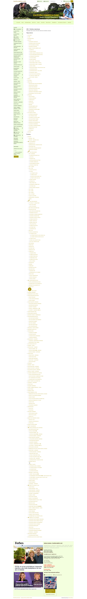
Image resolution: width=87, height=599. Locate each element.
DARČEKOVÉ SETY (32, 143)
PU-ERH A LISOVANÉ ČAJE (33, 231)
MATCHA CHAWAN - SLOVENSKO (34, 351)
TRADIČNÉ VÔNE (33, 252)
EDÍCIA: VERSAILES (33, 277)
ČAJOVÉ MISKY (30, 353)
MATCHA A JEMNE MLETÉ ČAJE (35, 160)
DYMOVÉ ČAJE (31, 246)
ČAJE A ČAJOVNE (31, 96)
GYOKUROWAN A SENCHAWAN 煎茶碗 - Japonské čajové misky (40, 475)
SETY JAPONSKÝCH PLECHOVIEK (34, 377)
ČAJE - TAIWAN (31, 166)
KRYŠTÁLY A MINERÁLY (32, 411)
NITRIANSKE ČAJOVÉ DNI (33, 41)
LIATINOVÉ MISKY (33, 469)
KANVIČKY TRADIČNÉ (32, 306)
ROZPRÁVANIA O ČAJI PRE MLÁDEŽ (35, 93)
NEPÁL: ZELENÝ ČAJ (33, 220)
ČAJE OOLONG (31, 243)
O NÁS (22, 22)
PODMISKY (30, 363)
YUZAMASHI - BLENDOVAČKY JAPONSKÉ (36, 340)
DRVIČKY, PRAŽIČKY (33, 337)
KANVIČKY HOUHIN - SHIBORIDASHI (34, 314)
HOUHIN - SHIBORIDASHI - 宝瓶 (34, 308)
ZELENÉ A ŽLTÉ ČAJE (32, 209)
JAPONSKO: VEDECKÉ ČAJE (34, 215)
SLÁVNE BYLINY (31, 99)
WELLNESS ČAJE (32, 269)
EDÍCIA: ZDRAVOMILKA (34, 275)
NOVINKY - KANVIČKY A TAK (34, 139)
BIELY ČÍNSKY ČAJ (33, 182)
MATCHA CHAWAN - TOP (33, 348)
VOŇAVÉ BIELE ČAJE (33, 257)
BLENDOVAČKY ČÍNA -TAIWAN (34, 342)
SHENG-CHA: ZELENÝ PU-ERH (35, 240)
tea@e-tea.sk (54, 554)
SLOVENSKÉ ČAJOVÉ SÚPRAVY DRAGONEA (36, 519)
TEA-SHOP (18, 22)
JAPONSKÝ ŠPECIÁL (32, 461)
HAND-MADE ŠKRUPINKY (33, 358)
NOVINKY (29, 136)
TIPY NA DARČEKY (32, 141)
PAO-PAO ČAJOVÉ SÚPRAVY (33, 318)
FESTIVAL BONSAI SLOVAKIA (34, 44)
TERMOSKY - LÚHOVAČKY (32, 382)
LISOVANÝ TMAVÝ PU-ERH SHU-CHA (37, 236)
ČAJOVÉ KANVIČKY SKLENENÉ (34, 491)
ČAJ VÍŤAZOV (31, 130)
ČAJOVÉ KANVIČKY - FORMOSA (34, 490)
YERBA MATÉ (31, 265)
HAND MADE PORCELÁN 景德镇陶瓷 (35, 506)
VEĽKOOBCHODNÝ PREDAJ (33, 535)
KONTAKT (69, 22)
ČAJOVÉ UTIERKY (32, 397)
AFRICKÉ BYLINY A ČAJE (33, 127)
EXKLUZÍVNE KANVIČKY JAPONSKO (35, 303)
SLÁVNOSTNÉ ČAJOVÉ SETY (35, 155)
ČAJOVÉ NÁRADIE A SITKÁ (32, 392)
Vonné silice (31, 408)
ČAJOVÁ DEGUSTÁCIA (33, 69)
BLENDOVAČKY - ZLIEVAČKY (33, 339)
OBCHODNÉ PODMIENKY (32, 533)
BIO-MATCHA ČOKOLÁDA (34, 298)
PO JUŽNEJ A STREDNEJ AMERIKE (34, 125)
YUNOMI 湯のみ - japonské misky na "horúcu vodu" (38, 477)
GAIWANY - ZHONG (31, 345)
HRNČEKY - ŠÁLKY (31, 364)
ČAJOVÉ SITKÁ (31, 401)
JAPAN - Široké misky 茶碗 (34, 474)
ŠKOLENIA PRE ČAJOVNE (33, 85)
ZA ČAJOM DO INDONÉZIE (33, 123)
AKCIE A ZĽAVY (34, 290)
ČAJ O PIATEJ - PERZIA (34, 77)
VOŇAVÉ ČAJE (31, 251)
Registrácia (47, 1)
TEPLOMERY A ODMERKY (33, 405)
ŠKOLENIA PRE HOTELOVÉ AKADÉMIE (35, 83)
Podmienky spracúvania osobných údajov (35, 536)
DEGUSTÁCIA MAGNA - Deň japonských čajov (37, 67)
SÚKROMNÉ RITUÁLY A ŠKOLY (33, 293)
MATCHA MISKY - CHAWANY (33, 347)
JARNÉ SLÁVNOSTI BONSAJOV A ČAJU (36, 52)
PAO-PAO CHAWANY (32, 322)
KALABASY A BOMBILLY (32, 385)
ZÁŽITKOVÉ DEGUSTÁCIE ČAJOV (34, 88)
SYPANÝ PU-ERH (34, 174)
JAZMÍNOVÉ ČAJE (33, 228)
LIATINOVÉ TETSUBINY (33, 332)
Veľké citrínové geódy (32, 414)
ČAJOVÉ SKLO (30, 384)
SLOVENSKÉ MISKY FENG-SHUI (34, 528)
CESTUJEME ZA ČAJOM (62, 22)
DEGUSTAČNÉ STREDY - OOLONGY (36, 64)
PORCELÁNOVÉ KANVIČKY (32, 313)
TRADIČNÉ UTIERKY (32, 509)
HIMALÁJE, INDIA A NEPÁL (33, 120)
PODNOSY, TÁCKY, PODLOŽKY (34, 514)
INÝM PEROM (31, 102)
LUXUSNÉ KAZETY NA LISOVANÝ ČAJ (35, 283)
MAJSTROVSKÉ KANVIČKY (33, 305)
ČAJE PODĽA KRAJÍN (33, 152)
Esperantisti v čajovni (33, 72)
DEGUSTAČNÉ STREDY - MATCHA (35, 62)
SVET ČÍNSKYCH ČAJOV (33, 115)
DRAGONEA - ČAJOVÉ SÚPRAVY (33, 327)
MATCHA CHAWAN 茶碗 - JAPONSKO (35, 350)
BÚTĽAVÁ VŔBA (31, 110)
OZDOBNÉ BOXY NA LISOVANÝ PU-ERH (35, 515)
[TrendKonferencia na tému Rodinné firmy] (28, 589)
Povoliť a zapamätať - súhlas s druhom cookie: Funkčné (50, 591)
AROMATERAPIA (30, 406)
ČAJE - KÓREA (31, 192)
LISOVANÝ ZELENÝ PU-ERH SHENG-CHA (38, 235)
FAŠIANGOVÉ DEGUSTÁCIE (34, 56)
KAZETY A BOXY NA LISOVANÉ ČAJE (34, 380)
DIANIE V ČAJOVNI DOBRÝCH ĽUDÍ (35, 48)
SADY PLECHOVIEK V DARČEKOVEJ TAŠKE (36, 376)
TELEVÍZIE (43, 22)
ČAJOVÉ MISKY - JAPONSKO (33, 355)
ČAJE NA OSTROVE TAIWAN (33, 119)
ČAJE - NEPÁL (31, 190)
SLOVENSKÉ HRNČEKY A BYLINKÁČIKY (35, 522)
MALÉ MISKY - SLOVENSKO (33, 359)
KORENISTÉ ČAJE (32, 249)
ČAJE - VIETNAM (31, 194)
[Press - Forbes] (28, 570)
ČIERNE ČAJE (31, 244)
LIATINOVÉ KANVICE (32, 334)
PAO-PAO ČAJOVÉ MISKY (33, 324)
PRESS (38, 22)
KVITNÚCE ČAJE (32, 185)
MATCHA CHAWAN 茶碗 (33, 430)
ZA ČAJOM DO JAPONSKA (33, 114)
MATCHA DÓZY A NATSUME (33, 446)
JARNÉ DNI (32, 49)
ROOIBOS (30, 264)
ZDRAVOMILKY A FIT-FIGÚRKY (35, 272)
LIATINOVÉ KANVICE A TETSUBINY (36, 467)
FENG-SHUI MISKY (32, 361)
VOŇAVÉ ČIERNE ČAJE (34, 256)
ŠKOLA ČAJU (48, 22)
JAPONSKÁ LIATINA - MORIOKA (35, 465)
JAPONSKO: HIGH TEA (34, 212)
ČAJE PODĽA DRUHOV (33, 201)
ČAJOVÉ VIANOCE (33, 51)
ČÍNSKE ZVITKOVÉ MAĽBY (32, 424)
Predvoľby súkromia (16, 597)
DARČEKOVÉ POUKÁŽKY (33, 149)
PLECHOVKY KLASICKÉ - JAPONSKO (34, 369)
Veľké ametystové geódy (33, 413)
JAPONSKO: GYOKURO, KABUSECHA (36, 214)
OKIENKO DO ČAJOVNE (33, 46)
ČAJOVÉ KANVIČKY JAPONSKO (33, 301)
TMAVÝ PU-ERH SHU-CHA (35, 177)
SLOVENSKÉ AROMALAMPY (33, 525)
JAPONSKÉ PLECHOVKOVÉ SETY (34, 285)
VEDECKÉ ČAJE (32, 158)
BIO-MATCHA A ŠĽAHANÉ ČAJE (34, 207)
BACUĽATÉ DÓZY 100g (34, 453)
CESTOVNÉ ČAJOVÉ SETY (32, 343)
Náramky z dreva (32, 419)
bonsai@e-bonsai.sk (47, 554)
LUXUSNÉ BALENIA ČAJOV (33, 280)
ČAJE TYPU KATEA (33, 206)
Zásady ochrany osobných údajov (26, 597)
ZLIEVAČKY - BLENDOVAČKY (34, 493)
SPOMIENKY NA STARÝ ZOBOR (34, 109)
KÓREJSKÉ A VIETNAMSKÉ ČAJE (34, 122)
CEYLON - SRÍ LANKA (32, 195)
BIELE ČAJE (31, 230)
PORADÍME (54, 22)
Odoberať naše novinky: (18, 148)
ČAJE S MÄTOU (32, 260)
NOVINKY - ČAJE (31, 138)
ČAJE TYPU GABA (33, 204)
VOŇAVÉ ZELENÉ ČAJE (34, 225)
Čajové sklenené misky (34, 478)
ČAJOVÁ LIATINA (30, 330)
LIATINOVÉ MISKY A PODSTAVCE (34, 335)
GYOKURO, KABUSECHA (34, 161)
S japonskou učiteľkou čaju (34, 75)
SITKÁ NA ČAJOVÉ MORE (33, 504)
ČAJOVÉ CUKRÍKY (32, 300)
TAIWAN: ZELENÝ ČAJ (33, 219)
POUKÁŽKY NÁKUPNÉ (31, 292)
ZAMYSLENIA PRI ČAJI (33, 107)
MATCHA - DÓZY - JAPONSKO (35, 458)
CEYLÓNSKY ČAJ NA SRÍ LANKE (34, 117)
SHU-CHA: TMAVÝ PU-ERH (34, 241)
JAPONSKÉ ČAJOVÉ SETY (32, 329)
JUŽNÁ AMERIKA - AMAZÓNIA (34, 197)
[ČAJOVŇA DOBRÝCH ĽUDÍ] (43, 19)
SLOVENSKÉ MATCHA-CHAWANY (34, 523)
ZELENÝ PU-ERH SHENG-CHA (36, 176)
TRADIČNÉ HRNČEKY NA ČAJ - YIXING (35, 499)
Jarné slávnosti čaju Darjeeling (35, 73)
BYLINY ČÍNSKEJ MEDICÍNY (34, 187)
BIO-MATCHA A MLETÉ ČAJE (33, 429)
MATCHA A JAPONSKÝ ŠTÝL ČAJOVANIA (35, 427)
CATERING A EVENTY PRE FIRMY (34, 43)
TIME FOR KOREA (33, 57)
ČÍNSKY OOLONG (33, 179)
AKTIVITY (33, 22)
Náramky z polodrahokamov (34, 421)
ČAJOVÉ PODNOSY (32, 482)
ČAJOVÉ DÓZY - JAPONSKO (33, 450)
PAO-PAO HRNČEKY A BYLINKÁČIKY (35, 319)
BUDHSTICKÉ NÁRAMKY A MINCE (33, 417)
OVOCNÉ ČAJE (31, 262)
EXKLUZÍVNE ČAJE (32, 146)
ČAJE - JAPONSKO (32, 153)
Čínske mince (31, 422)
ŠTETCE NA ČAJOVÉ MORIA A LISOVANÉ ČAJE (36, 398)
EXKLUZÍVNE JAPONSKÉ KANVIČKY (35, 147)
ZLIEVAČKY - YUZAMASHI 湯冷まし (35, 310)
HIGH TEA (31, 156)
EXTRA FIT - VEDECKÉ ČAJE (34, 202)
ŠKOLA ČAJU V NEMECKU (33, 90)
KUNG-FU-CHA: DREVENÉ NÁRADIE (35, 395)
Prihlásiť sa (40, 1)
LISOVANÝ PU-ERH (34, 173)
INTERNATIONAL (28, 22)
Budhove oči (31, 416)
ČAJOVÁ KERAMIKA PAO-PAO (33, 316)
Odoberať (16, 156)
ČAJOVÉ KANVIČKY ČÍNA (32, 311)
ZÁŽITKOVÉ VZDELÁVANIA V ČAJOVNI (35, 91)
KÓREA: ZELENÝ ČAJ (33, 222)
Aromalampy (31, 409)
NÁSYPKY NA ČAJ (32, 403)
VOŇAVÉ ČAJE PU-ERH (34, 259)
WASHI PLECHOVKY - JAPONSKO (33, 368)
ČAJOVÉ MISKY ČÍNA (32, 356)
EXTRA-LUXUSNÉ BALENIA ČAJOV (34, 281)
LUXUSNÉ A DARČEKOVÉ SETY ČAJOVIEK (35, 372)
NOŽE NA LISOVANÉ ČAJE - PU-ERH (35, 400)
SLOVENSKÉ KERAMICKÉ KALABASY (35, 530)
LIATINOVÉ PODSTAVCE (34, 470)
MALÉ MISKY (31, 527)
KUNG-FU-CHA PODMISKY (33, 498)
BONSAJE (30, 104)
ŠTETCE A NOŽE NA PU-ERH (34, 512)
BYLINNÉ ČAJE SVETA (32, 267)
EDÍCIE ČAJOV (31, 273)
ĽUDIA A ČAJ (31, 101)
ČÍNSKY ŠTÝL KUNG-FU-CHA (34, 485)
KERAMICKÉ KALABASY (33, 321)
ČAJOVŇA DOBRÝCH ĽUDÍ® (19, 1)
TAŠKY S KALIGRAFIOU (32, 426)
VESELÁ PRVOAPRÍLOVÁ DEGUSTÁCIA (36, 54)
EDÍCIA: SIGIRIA (32, 278)
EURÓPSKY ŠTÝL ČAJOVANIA (34, 517)
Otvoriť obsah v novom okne (51, 594)
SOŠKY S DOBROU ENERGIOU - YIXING (34, 387)
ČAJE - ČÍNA (31, 168)
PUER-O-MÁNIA (32, 65)
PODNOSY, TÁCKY (31, 390)
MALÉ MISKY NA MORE (33, 496)
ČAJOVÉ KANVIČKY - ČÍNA (33, 488)
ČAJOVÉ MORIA (30, 388)
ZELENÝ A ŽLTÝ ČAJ (33, 169)
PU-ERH (31, 171)
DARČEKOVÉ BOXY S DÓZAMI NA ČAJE (35, 144)
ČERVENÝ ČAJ (32, 181)
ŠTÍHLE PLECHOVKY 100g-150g (35, 456)
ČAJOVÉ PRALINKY (32, 297)
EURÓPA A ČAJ (31, 128)
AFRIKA (30, 198)
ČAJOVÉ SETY (31, 286)
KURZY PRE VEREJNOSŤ (33, 86)
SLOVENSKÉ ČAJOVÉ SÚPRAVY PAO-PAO (36, 520)
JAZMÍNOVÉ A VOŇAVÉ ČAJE (34, 184)
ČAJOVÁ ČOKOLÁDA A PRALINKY (33, 295)
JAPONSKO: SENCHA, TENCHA (35, 217)
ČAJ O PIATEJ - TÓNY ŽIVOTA (35, 61)
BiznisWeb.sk (71, 597)
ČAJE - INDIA (31, 189)
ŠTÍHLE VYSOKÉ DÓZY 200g (35, 455)
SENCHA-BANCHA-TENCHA (34, 163)
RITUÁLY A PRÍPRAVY (32, 98)
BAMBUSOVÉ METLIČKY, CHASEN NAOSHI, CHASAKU (38, 393)
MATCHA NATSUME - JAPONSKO (33, 366)
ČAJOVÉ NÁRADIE (32, 511)
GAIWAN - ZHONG (32, 494)
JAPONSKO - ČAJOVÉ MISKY (33, 472)
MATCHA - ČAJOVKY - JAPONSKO (33, 371)
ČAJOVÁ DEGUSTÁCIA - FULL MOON (36, 70)
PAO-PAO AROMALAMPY (33, 326)
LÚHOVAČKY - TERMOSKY (33, 483)
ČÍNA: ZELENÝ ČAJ (33, 223)
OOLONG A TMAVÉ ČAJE (34, 165)
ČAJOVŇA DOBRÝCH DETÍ (33, 106)
